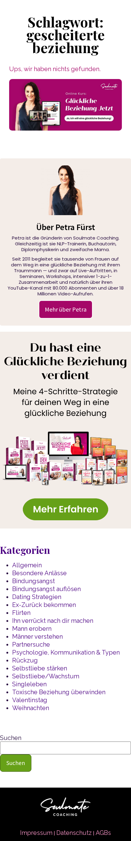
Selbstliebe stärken (39, 668)
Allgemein (27, 565)
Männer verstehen (37, 636)
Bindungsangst (33, 581)
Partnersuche (31, 644)
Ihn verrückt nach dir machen (52, 620)
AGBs (103, 832)
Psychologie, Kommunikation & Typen (66, 652)
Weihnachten (30, 708)
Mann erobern (31, 628)
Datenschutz (74, 832)
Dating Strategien (36, 597)
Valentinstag (29, 700)
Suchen (10, 738)
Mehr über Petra (66, 309)
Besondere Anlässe (39, 573)
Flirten (21, 612)
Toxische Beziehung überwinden (58, 692)
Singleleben (29, 684)
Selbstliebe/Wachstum (45, 676)
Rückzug (25, 660)
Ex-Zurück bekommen (44, 604)
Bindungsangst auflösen (46, 589)
